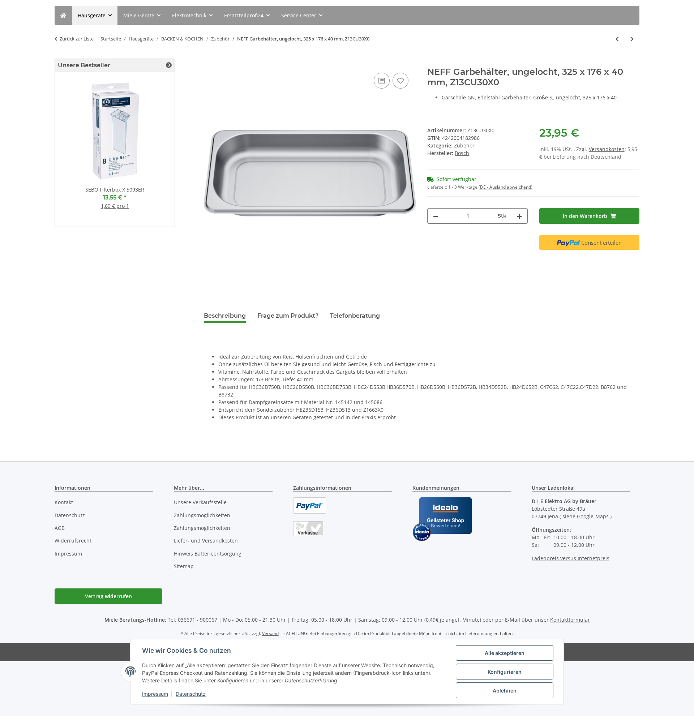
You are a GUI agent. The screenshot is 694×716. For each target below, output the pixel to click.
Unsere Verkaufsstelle (200, 502)
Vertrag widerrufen (108, 596)
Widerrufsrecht (73, 540)
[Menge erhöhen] (519, 216)
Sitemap (184, 566)
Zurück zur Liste (77, 38)
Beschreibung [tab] (225, 315)
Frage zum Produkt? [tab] (287, 315)
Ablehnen (505, 690)
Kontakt (64, 502)
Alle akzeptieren (504, 653)
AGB (60, 527)
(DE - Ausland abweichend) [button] (505, 187)
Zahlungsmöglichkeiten (202, 515)
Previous (73, 152)
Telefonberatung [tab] (355, 315)
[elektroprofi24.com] (63, 15)
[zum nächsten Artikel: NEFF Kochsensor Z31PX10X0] (632, 39)
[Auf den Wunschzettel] (400, 81)
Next (157, 152)
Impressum (155, 694)
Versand (270, 633)
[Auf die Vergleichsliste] (382, 81)
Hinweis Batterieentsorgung (207, 553)
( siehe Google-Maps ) (586, 516)
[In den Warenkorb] (209, 63)
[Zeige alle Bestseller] (169, 65)
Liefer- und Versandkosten (206, 540)
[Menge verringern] (436, 216)
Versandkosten (607, 149)
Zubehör (464, 145)
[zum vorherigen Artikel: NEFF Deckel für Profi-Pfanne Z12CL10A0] (617, 39)
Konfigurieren (505, 672)
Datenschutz (191, 694)
